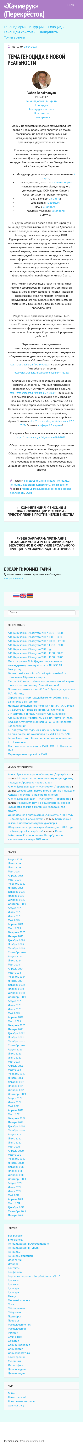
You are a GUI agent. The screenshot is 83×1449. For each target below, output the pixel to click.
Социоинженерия (19, 1345)
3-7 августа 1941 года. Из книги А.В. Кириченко (36, 710)
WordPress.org (16, 1405)
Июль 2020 (14, 1138)
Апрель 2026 (16, 875)
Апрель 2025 (16, 924)
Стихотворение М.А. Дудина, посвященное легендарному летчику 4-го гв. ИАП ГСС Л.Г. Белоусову (35, 665)
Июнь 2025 (14, 916)
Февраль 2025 (16, 932)
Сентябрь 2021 (17, 1094)
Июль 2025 (14, 912)
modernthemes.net (33, 1441)
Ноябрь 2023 (16, 989)
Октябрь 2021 (16, 1090)
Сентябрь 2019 (17, 1179)
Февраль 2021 (16, 1118)
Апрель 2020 (16, 1151)
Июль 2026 (14, 863)
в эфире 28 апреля (50, 425)
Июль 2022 (14, 1053)
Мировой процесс (19, 1300)
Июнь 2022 (14, 1057)
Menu (71, 5)
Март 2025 (14, 928)
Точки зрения (14, 37)
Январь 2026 (16, 888)
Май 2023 (14, 1013)
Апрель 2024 (16, 968)
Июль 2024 (14, 960)
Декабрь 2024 (16, 940)
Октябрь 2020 (16, 1130)
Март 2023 (14, 1021)
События (13, 1341)
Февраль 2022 (16, 1074)
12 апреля (53, 203)
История (13, 1264)
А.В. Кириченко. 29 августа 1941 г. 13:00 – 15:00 (35, 657)
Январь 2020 (16, 1163)
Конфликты (49, 32)
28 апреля (58, 211)
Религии (13, 1333)
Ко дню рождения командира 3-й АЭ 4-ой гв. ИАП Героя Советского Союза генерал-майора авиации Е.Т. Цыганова (40, 738)
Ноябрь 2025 (16, 896)
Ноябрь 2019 (15, 1171)
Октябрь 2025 (16, 900)
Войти (11, 1393)
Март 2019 (14, 1203)
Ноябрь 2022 (16, 1037)
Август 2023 (15, 1001)
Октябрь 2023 (16, 993)
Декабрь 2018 (16, 1207)
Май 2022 (14, 1062)
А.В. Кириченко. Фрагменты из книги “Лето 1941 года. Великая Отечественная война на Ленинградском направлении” (40, 722)
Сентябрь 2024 (17, 952)
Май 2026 (14, 871)
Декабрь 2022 (16, 1033)
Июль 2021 (14, 1102)
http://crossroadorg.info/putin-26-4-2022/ (33, 393)
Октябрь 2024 (16, 948)
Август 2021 (15, 1098)
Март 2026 (14, 879)
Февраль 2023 (16, 1025)
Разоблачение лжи (19, 1324)
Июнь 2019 (14, 1191)
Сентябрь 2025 (17, 904)
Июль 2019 (14, 1187)
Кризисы (13, 1280)
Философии (15, 1365)
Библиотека (15, 1240)
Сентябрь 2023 (17, 997)
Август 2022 (15, 1049)
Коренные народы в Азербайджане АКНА (34, 1276)
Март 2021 (14, 1114)
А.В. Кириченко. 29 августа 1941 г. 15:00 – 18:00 (36, 653)
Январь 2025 (16, 936)
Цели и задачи (17, 1369)
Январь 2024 (16, 981)
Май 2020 (14, 1146)
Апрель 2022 (16, 1066)
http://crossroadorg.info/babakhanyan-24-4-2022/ (41, 372)
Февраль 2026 (16, 884)
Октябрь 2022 (16, 1041)
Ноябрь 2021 (15, 1086)
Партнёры (14, 1316)
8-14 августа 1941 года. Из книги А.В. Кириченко (37, 714)
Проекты (13, 1320)
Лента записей (17, 1397)
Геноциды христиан (20, 32)
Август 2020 (15, 1134)
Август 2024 (15, 956)
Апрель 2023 (16, 1017)
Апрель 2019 (15, 1199)
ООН (29, 493)
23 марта (54, 199)
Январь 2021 (15, 1122)
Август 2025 (15, 908)
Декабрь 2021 (16, 1082)
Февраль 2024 (16, 977)
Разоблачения (17, 1329)
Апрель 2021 (15, 1110)
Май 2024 (14, 964)
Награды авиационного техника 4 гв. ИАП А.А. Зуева (41, 706)
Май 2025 (14, 920)
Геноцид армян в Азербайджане (28, 1244)
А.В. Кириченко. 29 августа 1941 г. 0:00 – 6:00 (35, 637)
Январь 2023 (16, 1029)
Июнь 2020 (14, 1142)
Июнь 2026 (14, 867)
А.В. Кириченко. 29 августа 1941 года (30, 649)
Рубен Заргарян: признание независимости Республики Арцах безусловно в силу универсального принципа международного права (41, 544)
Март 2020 (14, 1155)
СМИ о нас (15, 1337)
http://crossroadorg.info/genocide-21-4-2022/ (42, 437)
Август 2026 (15, 859)
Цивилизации (16, 1373)
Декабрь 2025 (16, 892)
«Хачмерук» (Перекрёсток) (24, 10)
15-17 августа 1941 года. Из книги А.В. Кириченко (37, 730)
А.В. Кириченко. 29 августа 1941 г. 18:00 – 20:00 (36, 645)
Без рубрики (15, 1235)
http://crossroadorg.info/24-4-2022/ (30, 364)
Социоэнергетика (19, 1353)
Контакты (13, 1268)
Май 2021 (13, 1106)
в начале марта (62, 182)
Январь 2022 (16, 1078)
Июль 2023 (14, 1005)
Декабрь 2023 (16, 985)
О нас (11, 1304)
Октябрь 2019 (16, 1175)
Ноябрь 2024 (16, 944)
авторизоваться (14, 578)
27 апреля (49, 207)
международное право (47, 489)
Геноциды (56, 27)
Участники (14, 1361)
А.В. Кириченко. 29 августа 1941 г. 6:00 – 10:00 (35, 633)
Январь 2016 (15, 1215)
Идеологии (15, 1260)
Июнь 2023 (14, 1009)
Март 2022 (14, 1070)
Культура (13, 1288)
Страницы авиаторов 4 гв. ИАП (27, 754)
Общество (14, 1312)
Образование (16, 1308)
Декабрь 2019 (16, 1167)
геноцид (27, 489)
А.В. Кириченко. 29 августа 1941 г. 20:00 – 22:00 (36, 641)
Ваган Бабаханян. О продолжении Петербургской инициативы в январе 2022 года (35, 835)
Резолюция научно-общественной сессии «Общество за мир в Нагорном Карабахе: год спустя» (39, 807)
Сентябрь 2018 (17, 1211)
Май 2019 (13, 1195)
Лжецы (12, 1296)
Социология (15, 1349)
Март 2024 (14, 973)
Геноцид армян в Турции (24, 27)
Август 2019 (15, 1183)
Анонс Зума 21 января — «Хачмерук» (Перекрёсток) (39, 774)
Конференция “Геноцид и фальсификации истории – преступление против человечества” (42, 511)
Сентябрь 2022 (17, 1045)
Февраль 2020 (16, 1159)
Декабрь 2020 (16, 1126)
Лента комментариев (21, 1401)
